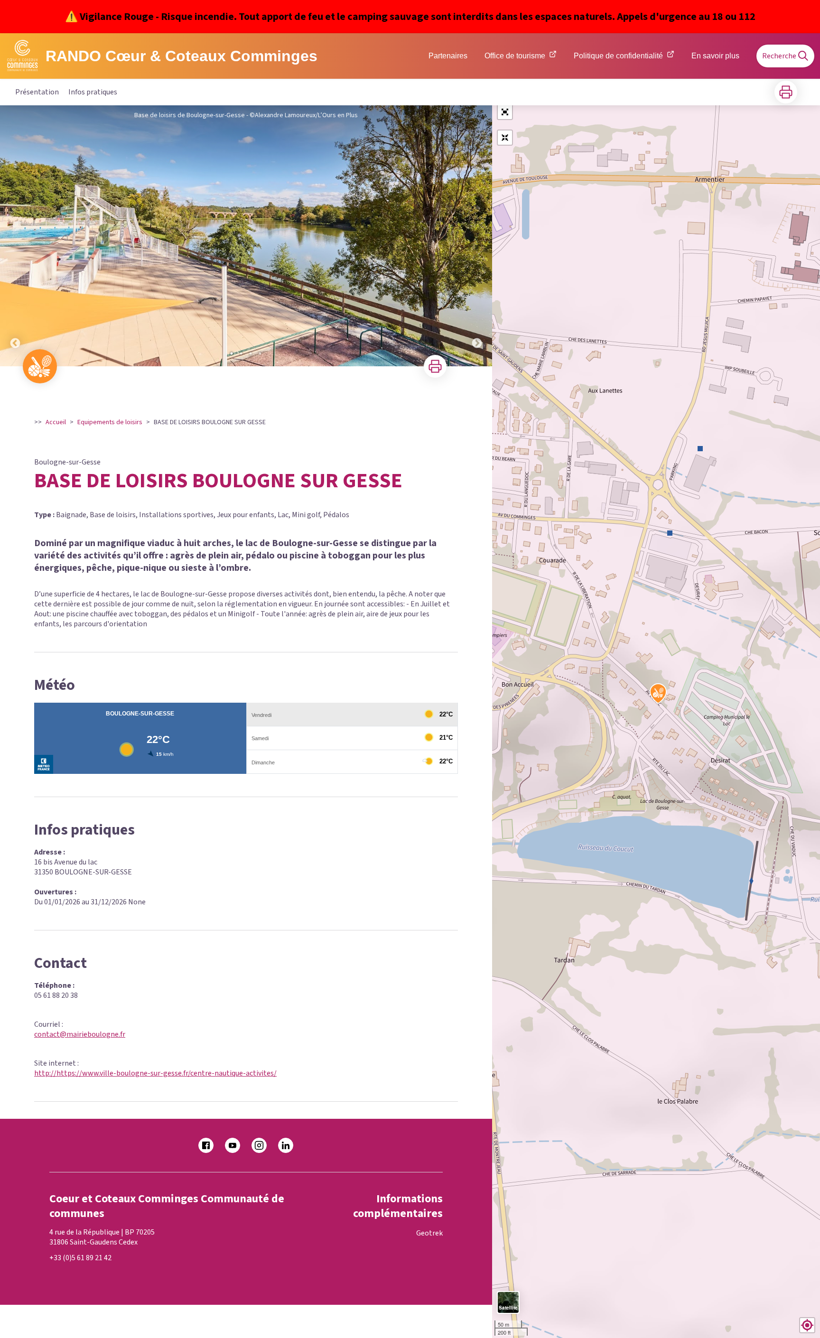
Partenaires (448, 56)
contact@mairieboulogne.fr (79, 1034)
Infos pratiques (92, 92)
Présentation (37, 92)
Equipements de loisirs (109, 422)
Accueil (56, 422)
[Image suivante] (477, 235)
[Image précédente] (15, 235)
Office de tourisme (515, 56)
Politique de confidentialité (618, 56)
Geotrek (429, 1233)
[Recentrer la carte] (505, 137)
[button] (505, 112)
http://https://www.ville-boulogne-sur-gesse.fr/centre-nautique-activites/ (155, 1073)
